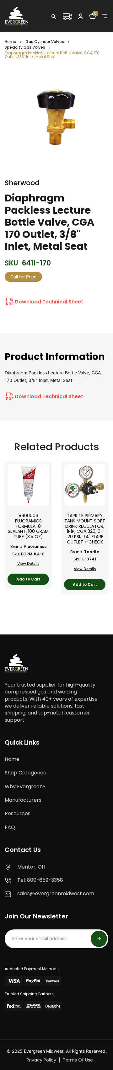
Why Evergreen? (25, 786)
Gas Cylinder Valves (44, 41)
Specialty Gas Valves (25, 47)
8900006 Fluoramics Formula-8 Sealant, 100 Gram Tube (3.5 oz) (28, 526)
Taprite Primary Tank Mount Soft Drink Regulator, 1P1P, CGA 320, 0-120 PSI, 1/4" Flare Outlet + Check (84, 529)
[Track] (67, 16)
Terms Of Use (78, 1060)
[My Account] (80, 16)
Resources (17, 813)
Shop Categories (25, 772)
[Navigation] (104, 16)
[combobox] (73, 30)
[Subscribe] (99, 939)
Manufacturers (23, 800)
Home (10, 41)
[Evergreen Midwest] (16, 16)
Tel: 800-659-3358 (40, 880)
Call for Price (23, 276)
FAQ (10, 827)
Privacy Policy (41, 1060)
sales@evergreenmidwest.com (55, 893)
